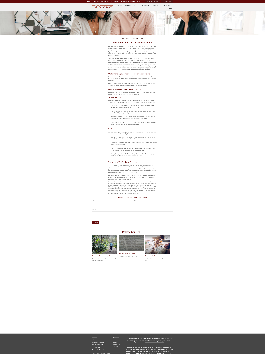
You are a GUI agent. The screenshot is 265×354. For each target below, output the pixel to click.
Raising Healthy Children (152, 256)
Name (93, 200)
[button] (120, 5)
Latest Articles (116, 344)
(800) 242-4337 (102, 340)
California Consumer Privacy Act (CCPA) (137, 340)
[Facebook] (143, 1)
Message (94, 209)
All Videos (115, 346)
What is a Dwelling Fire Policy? (127, 253)
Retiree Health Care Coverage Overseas (103, 256)
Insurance (115, 340)
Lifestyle (115, 342)
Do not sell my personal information (154, 342)
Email (134, 200)
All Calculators (117, 349)
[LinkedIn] (139, 1)
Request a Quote (167, 1)
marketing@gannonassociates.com (129, 1)
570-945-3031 (116, 1)
